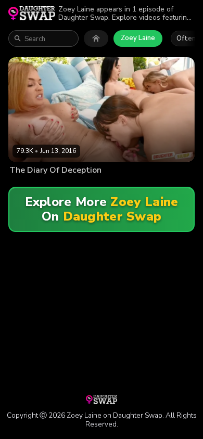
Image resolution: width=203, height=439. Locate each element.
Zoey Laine (138, 38)
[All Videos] (96, 38)
